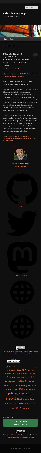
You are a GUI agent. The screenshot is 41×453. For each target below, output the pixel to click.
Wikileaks (25, 408)
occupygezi (9, 389)
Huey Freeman (20, 166)
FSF (34, 374)
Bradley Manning (24, 367)
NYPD (34, 386)
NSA (29, 386)
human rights (25, 377)
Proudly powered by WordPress (20, 448)
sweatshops (26, 399)
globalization (6, 138)
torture (22, 403)
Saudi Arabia (23, 394)
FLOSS (30, 374)
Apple (6, 367)
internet (30, 138)
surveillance (14, 398)
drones (8, 374)
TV (34, 403)
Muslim (12, 386)
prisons (32, 389)
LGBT (6, 386)
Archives (13, 359)
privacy (35, 138)
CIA (24, 370)
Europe (28, 136)
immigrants (10, 381)
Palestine (23, 389)
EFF (14, 373)
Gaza (9, 377)
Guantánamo (16, 377)
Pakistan (15, 389)
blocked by (23, 423)
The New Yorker (9, 404)
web (4, 140)
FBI (25, 373)
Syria (32, 399)
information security (21, 138)
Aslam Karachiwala (16, 351)
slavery (30, 394)
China (24, 136)
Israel (28, 381)
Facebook (19, 374)
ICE (32, 377)
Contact (12, 39)
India (12, 138)
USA (18, 407)
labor (33, 382)
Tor (16, 404)
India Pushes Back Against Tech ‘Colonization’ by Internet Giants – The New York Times (16, 59)
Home (5, 39)
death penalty (31, 370)
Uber (13, 408)
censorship (33, 367)
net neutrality (21, 386)
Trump (29, 404)
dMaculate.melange (14, 13)
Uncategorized (12, 136)
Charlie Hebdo (10, 370)
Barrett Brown (14, 367)
